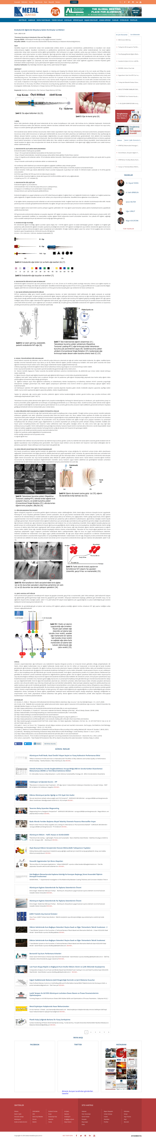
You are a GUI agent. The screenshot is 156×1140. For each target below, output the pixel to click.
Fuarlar (106, 1116)
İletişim (58, 2)
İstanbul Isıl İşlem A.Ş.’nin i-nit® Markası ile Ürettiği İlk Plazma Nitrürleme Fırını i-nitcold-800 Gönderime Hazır (129, 61)
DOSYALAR (68, 20)
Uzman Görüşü (108, 1114)
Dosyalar (84, 1119)
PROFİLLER (133, 20)
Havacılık (50, 1119)
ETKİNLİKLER (124, 20)
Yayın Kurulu (38, 2)
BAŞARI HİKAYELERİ (91, 20)
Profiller (106, 1122)
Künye (31, 2)
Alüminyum (17, 1119)
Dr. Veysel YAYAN (132, 183)
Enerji (49, 1114)
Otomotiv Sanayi (137, 140)
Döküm (119, 140)
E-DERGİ (74, 2)
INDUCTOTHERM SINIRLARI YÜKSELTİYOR (129, 89)
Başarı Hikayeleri (108, 1111)
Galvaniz (66, 1114)
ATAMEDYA (136, 1136)
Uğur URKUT (130, 211)
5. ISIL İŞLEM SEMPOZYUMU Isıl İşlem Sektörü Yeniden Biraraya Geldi (129, 103)
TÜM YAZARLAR (128, 229)
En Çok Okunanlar (121, 35)
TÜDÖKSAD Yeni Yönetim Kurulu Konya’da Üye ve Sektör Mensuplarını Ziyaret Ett (129, 96)
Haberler (84, 1111)
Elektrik (34, 1122)
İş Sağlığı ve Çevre (69, 1119)
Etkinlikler (106, 1119)
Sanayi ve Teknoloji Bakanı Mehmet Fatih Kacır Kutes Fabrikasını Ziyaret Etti (129, 167)
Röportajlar (85, 1122)
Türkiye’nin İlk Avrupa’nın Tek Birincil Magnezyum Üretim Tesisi (129, 47)
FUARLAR (115, 20)
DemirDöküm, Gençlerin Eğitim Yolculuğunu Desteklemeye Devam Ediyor (129, 153)
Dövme (34, 1119)
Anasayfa (17, 2)
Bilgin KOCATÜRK (132, 221)
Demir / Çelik (128, 140)
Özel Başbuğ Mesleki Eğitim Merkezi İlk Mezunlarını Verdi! (129, 54)
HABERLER (31, 20)
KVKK (83, 1124)
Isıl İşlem (66, 1111)
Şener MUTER (131, 202)
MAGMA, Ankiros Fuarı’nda (126, 68)
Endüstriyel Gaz (52, 1116)
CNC (33, 1114)
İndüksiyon (67, 1116)
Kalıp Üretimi (67, 1122)
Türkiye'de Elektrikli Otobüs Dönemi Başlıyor (129, 82)
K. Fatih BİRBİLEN (132, 192)
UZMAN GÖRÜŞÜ (105, 20)
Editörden (24, 2)
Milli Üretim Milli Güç (124, 40)
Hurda (50, 1122)
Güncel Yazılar (85, 1116)
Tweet (29, 744)
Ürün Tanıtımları (86, 1114)
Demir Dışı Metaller (37, 1116)
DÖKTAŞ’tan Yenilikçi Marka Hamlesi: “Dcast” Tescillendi (129, 160)
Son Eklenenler (135, 34)
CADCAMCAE (35, 1111)
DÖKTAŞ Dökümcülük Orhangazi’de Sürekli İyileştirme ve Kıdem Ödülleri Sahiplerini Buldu (129, 145)
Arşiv (45, 2)
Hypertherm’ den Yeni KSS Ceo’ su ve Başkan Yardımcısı (129, 75)
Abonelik (51, 2)
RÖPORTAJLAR (78, 20)
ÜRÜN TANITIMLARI (43, 20)
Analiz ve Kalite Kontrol (20, 1122)
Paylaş (19, 744)
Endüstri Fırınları (52, 1111)
